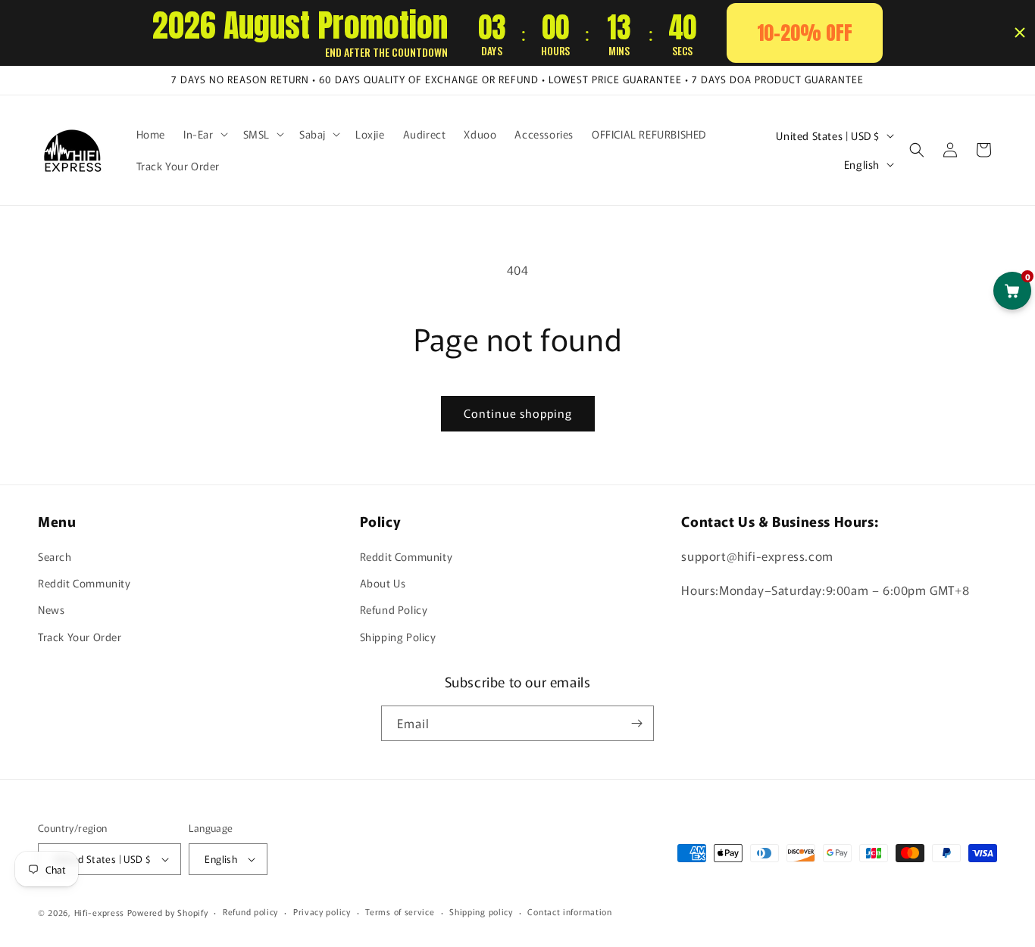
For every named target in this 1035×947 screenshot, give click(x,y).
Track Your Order (80, 636)
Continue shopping (518, 413)
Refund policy (250, 911)
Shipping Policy (398, 636)
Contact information (569, 911)
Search (55, 556)
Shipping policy (481, 911)
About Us (383, 582)
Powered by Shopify (167, 912)
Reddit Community (84, 582)
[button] (204, 134)
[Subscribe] (636, 723)
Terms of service (399, 911)
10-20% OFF (804, 32)
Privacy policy (322, 911)
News (51, 609)
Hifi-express (99, 912)
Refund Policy (394, 609)
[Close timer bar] (1020, 32)
